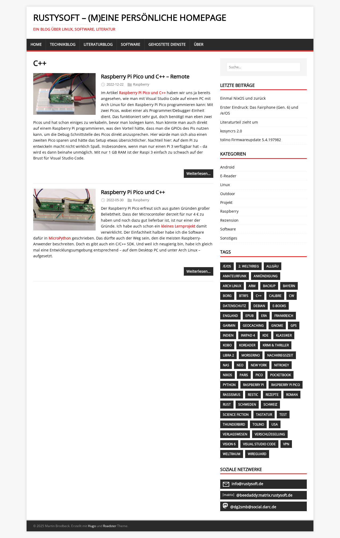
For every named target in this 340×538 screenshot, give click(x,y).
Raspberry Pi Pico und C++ (142, 92)
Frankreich (283, 315)
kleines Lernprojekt (178, 226)
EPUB (249, 315)
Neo (240, 365)
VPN (286, 444)
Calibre (275, 295)
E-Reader (228, 175)
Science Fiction (236, 414)
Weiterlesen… (198, 173)
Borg (227, 295)
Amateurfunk (234, 276)
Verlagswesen (235, 434)
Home (36, 44)
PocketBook (280, 375)
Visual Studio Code (259, 444)
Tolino (258, 424)
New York (259, 365)
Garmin (229, 325)
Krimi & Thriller (276, 345)
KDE (265, 335)
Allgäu (272, 266)
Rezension (229, 220)
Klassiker (284, 335)
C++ (259, 295)
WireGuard (257, 454)
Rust (227, 404)
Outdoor (227, 193)
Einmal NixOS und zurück (243, 98)
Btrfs (243, 295)
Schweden (247, 404)
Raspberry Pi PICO (285, 385)
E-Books (279, 306)
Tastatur (264, 414)
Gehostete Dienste (167, 44)
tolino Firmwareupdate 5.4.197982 (250, 139)
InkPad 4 (248, 335)
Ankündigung (266, 276)
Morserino (250, 355)
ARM (252, 286)
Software (130, 44)
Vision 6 (229, 444)
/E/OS (227, 266)
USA (274, 424)
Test (283, 414)
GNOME (277, 325)
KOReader (247, 345)
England (230, 315)
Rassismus (231, 394)
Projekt (226, 202)
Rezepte (272, 394)
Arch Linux (232, 286)
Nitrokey (281, 365)
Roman (292, 394)
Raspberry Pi (253, 385)
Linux (225, 184)
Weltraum (231, 454)
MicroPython (60, 238)
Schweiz (270, 404)
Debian (259, 306)
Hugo (92, 526)
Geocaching (253, 325)
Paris (244, 375)
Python (229, 385)
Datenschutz (234, 306)
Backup (269, 286)
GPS (294, 325)
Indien (228, 335)
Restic (253, 394)
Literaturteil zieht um (239, 122)
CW (291, 295)
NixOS (227, 375)
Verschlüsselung (270, 434)
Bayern (289, 286)
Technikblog (62, 44)
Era (264, 315)
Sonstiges (228, 238)
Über (198, 44)
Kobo (227, 345)
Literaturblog (98, 44)
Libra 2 (228, 355)
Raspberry (141, 84)
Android (227, 167)
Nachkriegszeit (280, 355)
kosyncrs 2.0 (231, 130)
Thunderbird (234, 424)
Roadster (109, 526)
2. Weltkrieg (249, 266)
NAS (226, 365)
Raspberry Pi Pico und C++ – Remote (145, 76)
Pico (259, 375)
